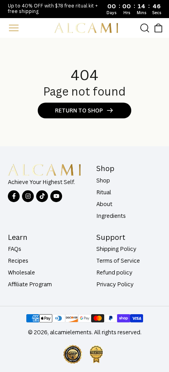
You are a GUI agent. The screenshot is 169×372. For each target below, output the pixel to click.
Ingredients (111, 215)
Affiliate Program (30, 284)
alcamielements (71, 332)
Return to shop (79, 110)
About (104, 204)
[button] (145, 28)
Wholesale (21, 272)
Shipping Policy (116, 248)
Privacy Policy (115, 284)
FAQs (14, 248)
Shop (103, 180)
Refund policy (114, 272)
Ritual (103, 192)
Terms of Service (118, 260)
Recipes (18, 260)
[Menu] (14, 28)
